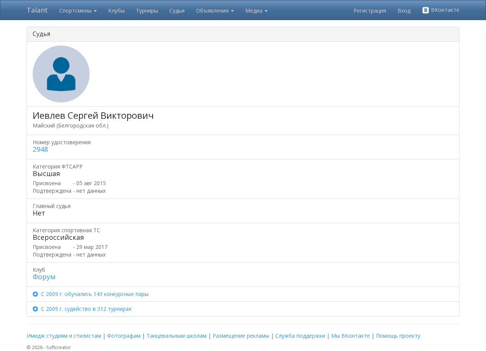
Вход (404, 10)
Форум (44, 276)
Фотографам (123, 335)
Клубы (116, 10)
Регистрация (369, 10)
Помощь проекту (398, 335)
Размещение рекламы (241, 335)
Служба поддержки (300, 335)
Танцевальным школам (177, 335)
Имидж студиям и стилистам (64, 335)
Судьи (177, 10)
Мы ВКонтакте (350, 335)
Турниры (147, 10)
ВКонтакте (444, 9)
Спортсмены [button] (76, 10)
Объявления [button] (213, 10)
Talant (37, 9)
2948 (40, 149)
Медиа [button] (254, 10)
